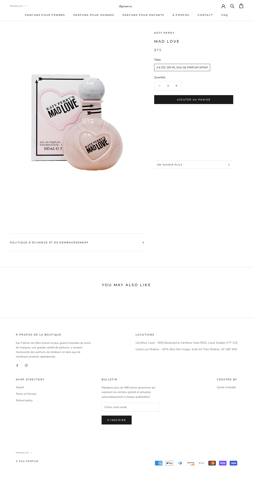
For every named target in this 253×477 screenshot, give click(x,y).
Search (20, 387)
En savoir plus (169, 164)
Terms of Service (26, 394)
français (16, 6)
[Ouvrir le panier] (241, 6)
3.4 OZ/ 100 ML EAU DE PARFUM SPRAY (182, 67)
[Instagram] (26, 365)
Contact (205, 14)
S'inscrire (116, 420)
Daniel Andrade (226, 387)
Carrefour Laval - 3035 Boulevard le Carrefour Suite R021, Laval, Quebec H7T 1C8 (186, 343)
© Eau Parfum (27, 461)
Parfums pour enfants (143, 14)
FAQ (224, 14)
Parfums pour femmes (45, 14)
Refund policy (24, 400)
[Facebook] (17, 365)
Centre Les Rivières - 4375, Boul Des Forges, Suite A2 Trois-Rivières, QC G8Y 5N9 (186, 349)
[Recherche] (232, 6)
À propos (181, 14)
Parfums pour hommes (93, 14)
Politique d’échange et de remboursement (49, 242)
